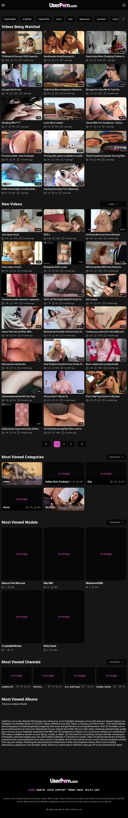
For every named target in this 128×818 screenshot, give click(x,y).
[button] (120, 19)
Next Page (82, 444)
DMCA (80, 790)
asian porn (85, 19)
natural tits (44, 19)
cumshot (101, 19)
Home (31, 790)
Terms (71, 790)
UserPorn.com (76, 809)
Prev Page (46, 444)
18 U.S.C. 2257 (92, 790)
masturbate (10, 19)
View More (115, 457)
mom (59, 19)
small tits (27, 19)
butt (71, 19)
